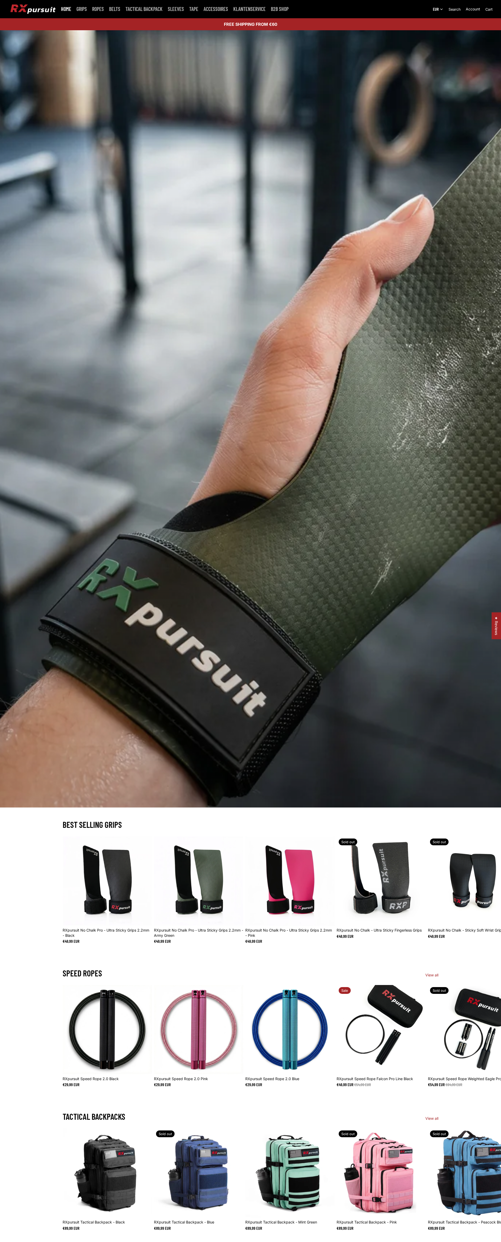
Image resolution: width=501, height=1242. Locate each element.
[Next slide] (432, 890)
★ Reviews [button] (496, 625)
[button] (104, 1193)
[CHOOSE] (143, 917)
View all (431, 975)
